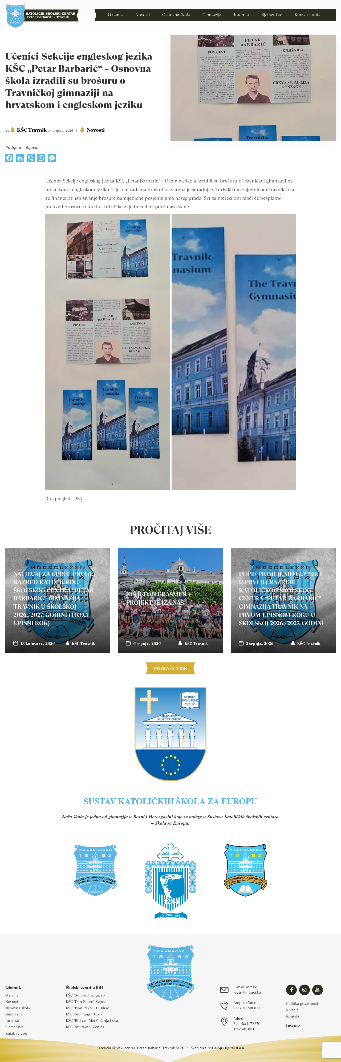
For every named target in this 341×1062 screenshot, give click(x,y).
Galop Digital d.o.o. (228, 1048)
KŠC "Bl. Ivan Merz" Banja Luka (92, 1020)
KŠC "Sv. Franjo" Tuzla (84, 1014)
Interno (293, 1025)
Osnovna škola (17, 1008)
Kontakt (292, 1016)
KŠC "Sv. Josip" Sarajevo (85, 995)
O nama (11, 995)
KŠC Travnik (32, 130)
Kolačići (292, 1010)
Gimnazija (13, 1014)
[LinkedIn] (20, 159)
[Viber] (31, 159)
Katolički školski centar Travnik (42, 16)
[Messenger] (52, 159)
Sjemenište (14, 1027)
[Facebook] (9, 159)
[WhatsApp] (41, 159)
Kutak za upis (16, 1033)
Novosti (96, 130)
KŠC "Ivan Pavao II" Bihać (87, 1008)
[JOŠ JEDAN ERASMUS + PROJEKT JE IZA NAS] (170, 600)
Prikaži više (170, 668)
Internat (12, 1020)
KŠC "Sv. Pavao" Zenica (85, 1027)
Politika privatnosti (302, 1003)
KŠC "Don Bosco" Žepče (85, 1001)
